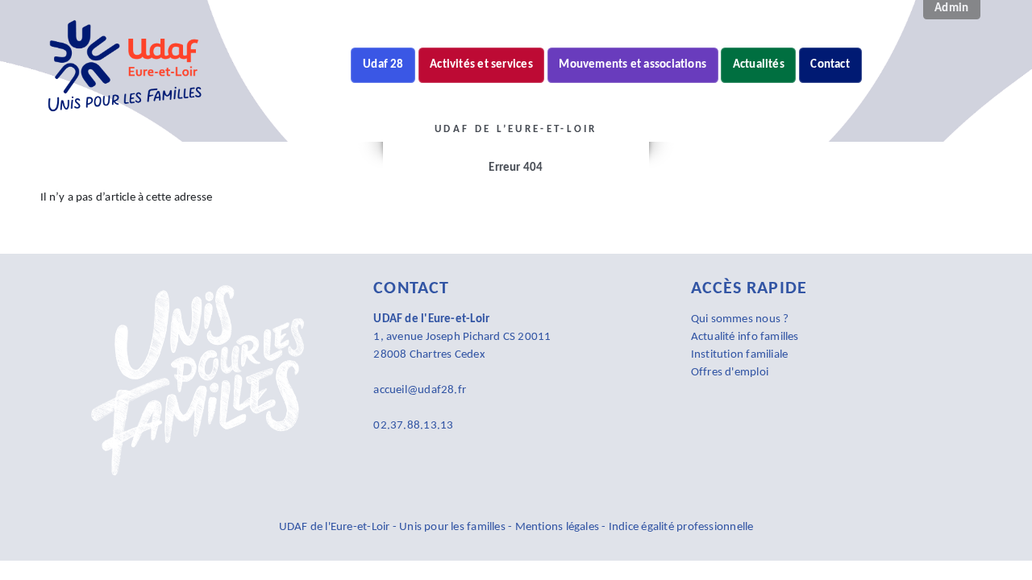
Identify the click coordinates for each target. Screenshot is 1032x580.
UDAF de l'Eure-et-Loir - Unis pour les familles (394, 527)
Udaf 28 (383, 65)
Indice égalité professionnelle (681, 527)
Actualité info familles (745, 337)
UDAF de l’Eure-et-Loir (394, 132)
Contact (830, 65)
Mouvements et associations (632, 65)
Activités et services (481, 65)
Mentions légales (557, 527)
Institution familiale (740, 355)
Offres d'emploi (729, 373)
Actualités (758, 65)
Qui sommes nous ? (740, 319)
